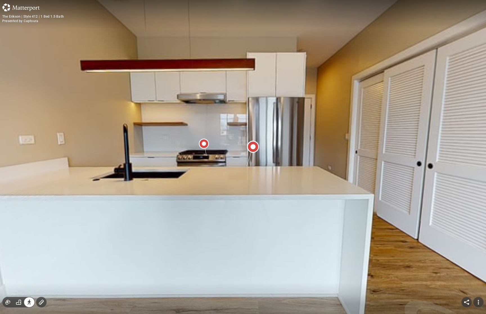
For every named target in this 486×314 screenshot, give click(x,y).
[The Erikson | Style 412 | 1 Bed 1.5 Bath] (243, 157)
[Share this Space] (466, 302)
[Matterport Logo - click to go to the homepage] (21, 7)
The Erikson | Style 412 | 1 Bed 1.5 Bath (33, 17)
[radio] (8, 302)
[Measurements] (41, 302)
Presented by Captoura (20, 21)
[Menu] (478, 302)
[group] (18, 302)
